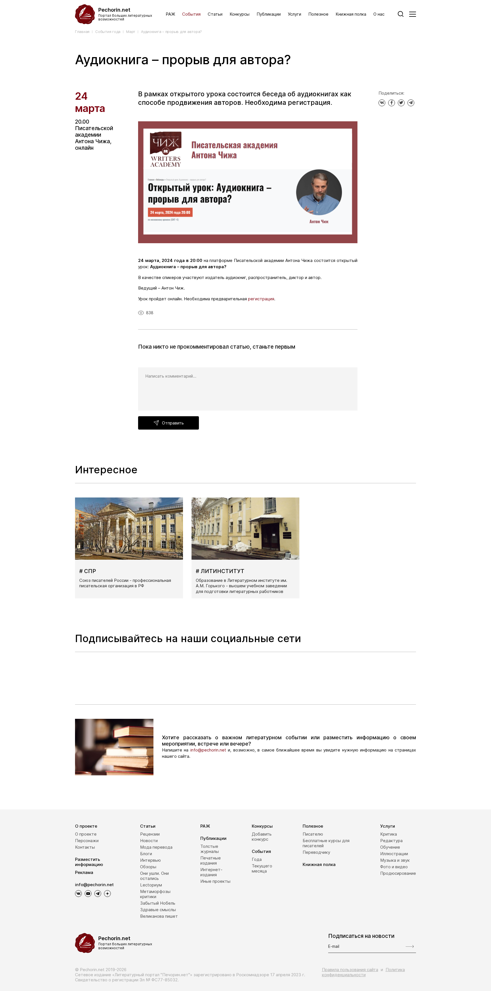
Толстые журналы (209, 849)
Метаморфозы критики (155, 894)
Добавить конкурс (262, 836)
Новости (149, 840)
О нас (378, 14)
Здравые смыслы (158, 909)
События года (107, 32)
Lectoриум (151, 885)
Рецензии (150, 834)
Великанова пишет (159, 916)
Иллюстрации (394, 853)
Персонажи (87, 840)
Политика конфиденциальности (363, 972)
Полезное (318, 14)
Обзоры (148, 866)
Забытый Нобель (157, 903)
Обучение (390, 847)
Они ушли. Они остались (154, 876)
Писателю (313, 834)
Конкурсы (239, 14)
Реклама (84, 872)
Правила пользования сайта (350, 969)
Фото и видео (394, 866)
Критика (388, 834)
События (191, 14)
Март (130, 32)
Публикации (269, 14)
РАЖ (170, 14)
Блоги (146, 853)
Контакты (85, 847)
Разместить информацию (89, 862)
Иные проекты (215, 881)
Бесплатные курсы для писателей (326, 843)
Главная (82, 32)
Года (257, 859)
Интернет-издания (211, 872)
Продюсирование (398, 873)
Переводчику (316, 852)
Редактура (391, 840)
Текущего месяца (262, 868)
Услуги (294, 14)
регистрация (261, 298)
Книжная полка (351, 14)
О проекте (86, 826)
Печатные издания (210, 860)
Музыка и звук (395, 860)
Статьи (215, 14)
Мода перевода (156, 847)
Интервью (150, 860)
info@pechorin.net (208, 750)
